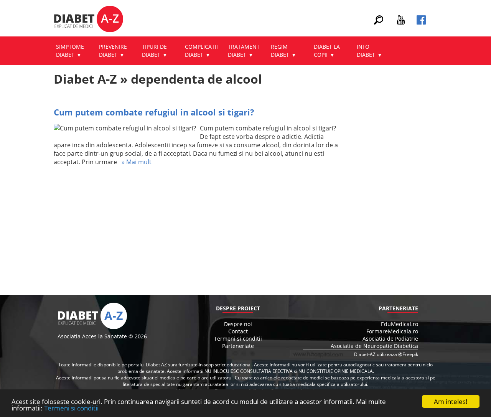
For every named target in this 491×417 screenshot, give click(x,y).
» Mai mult (134, 162)
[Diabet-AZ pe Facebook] (421, 22)
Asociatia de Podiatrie (390, 338)
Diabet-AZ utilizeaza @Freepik (386, 354)
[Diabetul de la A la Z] (88, 20)
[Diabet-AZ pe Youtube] (400, 22)
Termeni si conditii (71, 408)
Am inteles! (451, 401)
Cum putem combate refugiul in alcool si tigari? (154, 112)
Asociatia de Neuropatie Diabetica (374, 345)
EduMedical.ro (399, 324)
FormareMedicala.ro (392, 331)
